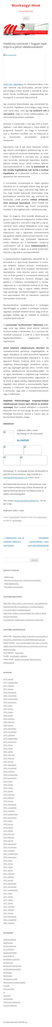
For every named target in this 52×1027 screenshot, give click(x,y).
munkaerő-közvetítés (12, 969)
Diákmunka (9, 577)
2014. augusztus (10, 778)
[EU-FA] (33, 464)
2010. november (10, 920)
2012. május (8, 867)
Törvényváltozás (10, 1005)
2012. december (9, 844)
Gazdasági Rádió (10, 952)
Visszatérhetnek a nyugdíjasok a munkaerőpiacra (23, 606)
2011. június (8, 896)
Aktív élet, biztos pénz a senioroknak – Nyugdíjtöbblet (25, 603)
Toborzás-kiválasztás (11, 1002)
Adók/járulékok (9, 939)
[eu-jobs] (33, 454)
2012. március (9, 873)
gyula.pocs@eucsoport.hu (26, 500)
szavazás (7, 995)
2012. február (8, 877)
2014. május (8, 788)
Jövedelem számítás (11, 959)
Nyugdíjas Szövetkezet (13, 587)
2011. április (8, 903)
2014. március (9, 794)
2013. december (9, 804)
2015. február (8, 758)
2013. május (8, 827)
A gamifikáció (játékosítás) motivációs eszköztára (23, 620)
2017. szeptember (10, 682)
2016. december (9, 692)
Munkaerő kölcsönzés (12, 966)
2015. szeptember (10, 738)
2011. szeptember (10, 890)
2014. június (8, 784)
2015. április (8, 751)
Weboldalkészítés (11, 583)
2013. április (8, 831)
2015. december (9, 728)
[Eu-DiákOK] (11, 464)
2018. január (8, 679)
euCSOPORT (15, 517)
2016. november (10, 695)
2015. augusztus (10, 742)
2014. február (8, 798)
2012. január (8, 880)
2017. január (8, 689)
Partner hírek (8, 989)
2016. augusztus (10, 702)
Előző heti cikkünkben (13, 84)
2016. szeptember (10, 699)
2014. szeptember (10, 775)
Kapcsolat (19, 653)
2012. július (7, 860)
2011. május (8, 900)
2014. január (8, 801)
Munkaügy (7, 976)
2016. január (8, 725)
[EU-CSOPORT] (13, 454)
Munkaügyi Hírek (26, 5)
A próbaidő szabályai (18, 656)
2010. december (9, 916)
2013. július (7, 821)
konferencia (8, 962)
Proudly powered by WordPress (15, 1022)
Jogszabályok (8, 956)
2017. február (8, 686)
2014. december (9, 765)
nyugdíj (6, 985)
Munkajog (7, 972)
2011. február (8, 910)
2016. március (9, 718)
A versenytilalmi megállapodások (16, 610)
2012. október (9, 850)
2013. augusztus (10, 817)
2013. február (8, 837)
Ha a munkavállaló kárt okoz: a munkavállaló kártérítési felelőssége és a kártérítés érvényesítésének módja (25, 646)
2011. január (8, 913)
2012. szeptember (10, 854)
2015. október (9, 735)
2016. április (8, 715)
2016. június (8, 709)
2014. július (7, 781)
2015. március (9, 755)
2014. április (8, 791)
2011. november (10, 887)
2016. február (8, 722)
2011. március (9, 906)
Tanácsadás (17, 520)
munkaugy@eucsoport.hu (15, 477)
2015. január (8, 761)
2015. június (8, 745)
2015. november (10, 732)
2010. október (9, 923)
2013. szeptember (10, 814)
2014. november (10, 768)
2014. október (9, 771)
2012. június (8, 863)
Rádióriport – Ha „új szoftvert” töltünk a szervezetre (13, 541)
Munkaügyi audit (10, 979)
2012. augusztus (10, 857)
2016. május (8, 712)
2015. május (8, 748)
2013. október (9, 811)
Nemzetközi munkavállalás (14, 982)
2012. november (10, 847)
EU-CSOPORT (23, 440)
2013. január (8, 840)
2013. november (10, 807)
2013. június (8, 824)
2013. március (9, 834)
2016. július (7, 705)
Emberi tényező (9, 946)
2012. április (8, 870)
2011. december (9, 883)
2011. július (7, 893)
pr (4, 992)
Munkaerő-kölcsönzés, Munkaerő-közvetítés (22, 580)
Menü (26, 18)
